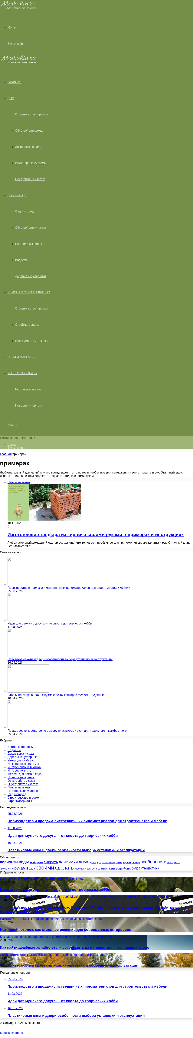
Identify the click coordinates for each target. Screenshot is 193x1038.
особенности (153, 861)
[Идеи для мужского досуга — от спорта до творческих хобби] (28, 620)
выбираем (36, 862)
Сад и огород (24, 211)
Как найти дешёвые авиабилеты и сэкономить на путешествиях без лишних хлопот (75, 947)
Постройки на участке (30, 179)
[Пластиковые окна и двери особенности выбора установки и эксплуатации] (28, 655)
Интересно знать (22, 373)
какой (119, 862)
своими (45, 867)
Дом (11, 98)
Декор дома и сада (28, 146)
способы (79, 868)
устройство (124, 868)
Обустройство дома (29, 130)
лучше (127, 862)
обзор (136, 862)
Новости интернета (28, 405)
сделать (64, 868)
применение (7, 868)
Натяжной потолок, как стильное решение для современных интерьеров (65, 930)
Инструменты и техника (31, 340)
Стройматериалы (27, 324)
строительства (92, 868)
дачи (73, 862)
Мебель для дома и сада (25, 773)
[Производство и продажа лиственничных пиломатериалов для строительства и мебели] (28, 584)
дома (84, 861)
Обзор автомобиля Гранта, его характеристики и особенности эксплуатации (69, 965)
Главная (6, 454)
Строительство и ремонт (32, 114)
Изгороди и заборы (28, 243)
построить (173, 862)
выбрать (51, 862)
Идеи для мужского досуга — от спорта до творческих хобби (50, 623)
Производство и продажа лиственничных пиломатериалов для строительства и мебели (69, 587)
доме (93, 862)
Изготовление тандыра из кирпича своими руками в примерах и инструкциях (96, 534)
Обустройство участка (30, 227)
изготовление (108, 862)
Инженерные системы (30, 163)
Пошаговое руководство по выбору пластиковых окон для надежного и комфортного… (69, 730)
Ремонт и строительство (29, 292)
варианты (9, 862)
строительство (108, 869)
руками (21, 868)
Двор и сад (17, 195)
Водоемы (21, 260)
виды (24, 862)
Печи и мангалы (21, 357)
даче (63, 861)
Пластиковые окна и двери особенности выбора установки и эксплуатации (60, 659)
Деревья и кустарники (30, 276)
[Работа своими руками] (19, 8)
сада (32, 868)
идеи (99, 862)
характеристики (145, 868)
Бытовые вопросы (28, 389)
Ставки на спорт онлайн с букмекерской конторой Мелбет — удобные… (58, 695)
